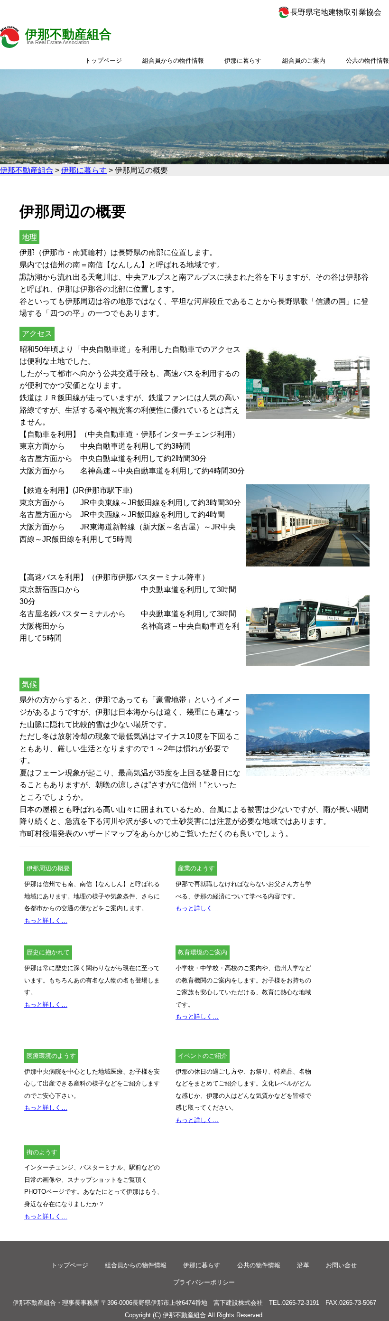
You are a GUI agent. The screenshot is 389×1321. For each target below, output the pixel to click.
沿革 (303, 1265)
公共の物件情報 (367, 60)
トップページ (103, 60)
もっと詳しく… (45, 920)
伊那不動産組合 (68, 34)
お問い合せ (341, 1265)
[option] (194, 116)
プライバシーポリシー (204, 1282)
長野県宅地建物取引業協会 (335, 12)
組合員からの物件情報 (173, 60)
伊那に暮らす (242, 60)
